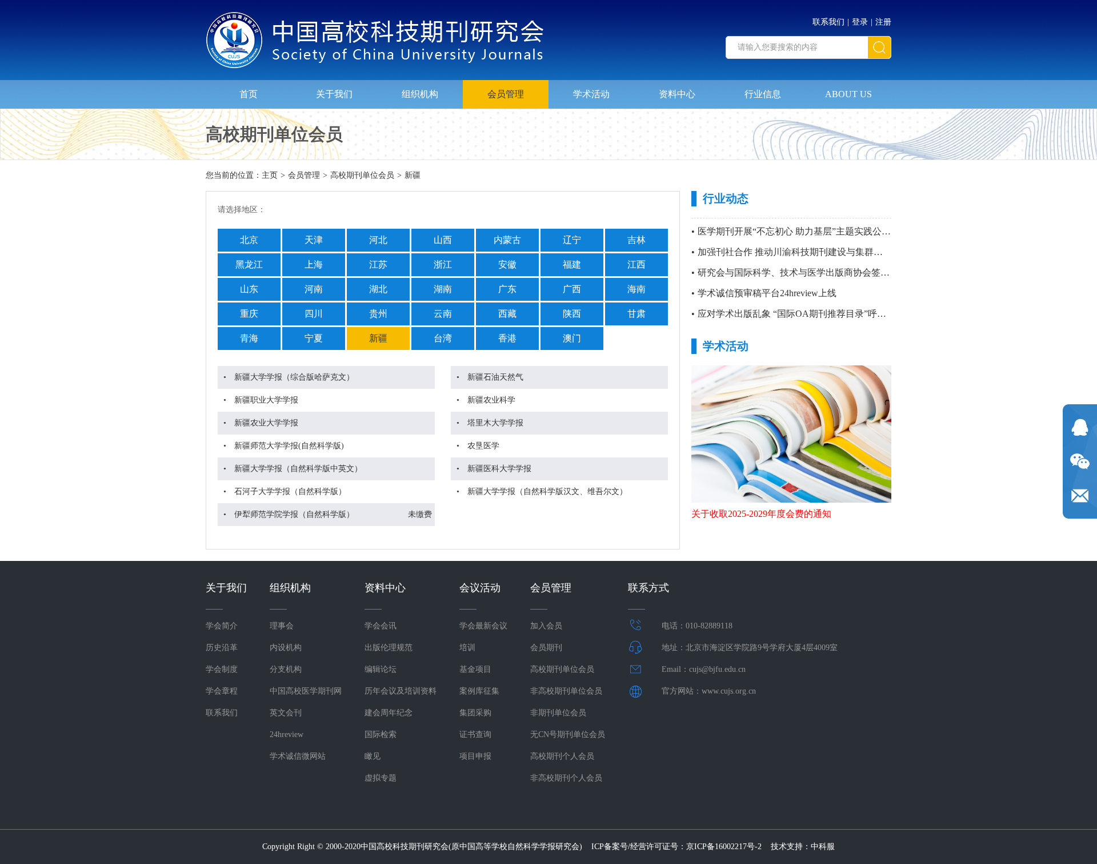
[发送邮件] (1080, 496)
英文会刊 (286, 712)
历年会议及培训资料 (401, 691)
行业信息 (762, 94)
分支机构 (286, 669)
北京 (249, 240)
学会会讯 (381, 626)
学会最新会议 (483, 626)
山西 (443, 240)
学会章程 (222, 691)
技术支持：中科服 (803, 846)
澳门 (572, 338)
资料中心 (677, 94)
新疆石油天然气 (495, 377)
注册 (883, 22)
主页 (270, 175)
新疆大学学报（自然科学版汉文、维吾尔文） (547, 491)
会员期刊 (546, 647)
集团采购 (475, 712)
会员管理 (505, 94)
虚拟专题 (381, 778)
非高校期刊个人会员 (566, 778)
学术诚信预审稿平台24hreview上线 (767, 293)
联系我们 (828, 22)
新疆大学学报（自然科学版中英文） (298, 468)
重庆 (249, 313)
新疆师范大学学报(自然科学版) (289, 445)
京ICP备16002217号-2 (724, 846)
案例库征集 (479, 691)
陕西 (572, 313)
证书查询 (475, 734)
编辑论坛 (381, 669)
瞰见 (373, 756)
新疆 (413, 175)
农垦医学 (483, 445)
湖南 (443, 289)
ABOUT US (848, 94)
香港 (507, 338)
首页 (248, 94)
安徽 (507, 264)
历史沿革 (222, 647)
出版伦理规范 (389, 647)
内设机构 (286, 647)
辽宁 (572, 240)
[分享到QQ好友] (1080, 427)
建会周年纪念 (389, 712)
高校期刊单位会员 (362, 175)
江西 (636, 264)
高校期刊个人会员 (562, 756)
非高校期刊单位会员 (566, 691)
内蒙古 (507, 240)
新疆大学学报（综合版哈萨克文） (294, 377)
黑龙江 (249, 264)
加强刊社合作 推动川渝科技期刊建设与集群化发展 (799, 252)
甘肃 (636, 313)
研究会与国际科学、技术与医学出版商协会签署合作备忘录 (816, 272)
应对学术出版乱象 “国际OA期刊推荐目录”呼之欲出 (801, 313)
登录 (860, 22)
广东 (507, 289)
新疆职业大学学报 (266, 400)
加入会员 (546, 626)
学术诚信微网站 (298, 756)
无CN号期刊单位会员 (567, 734)
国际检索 (381, 734)
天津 (314, 240)
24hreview (286, 734)
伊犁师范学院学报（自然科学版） (294, 514)
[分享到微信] (1080, 461)
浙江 (443, 264)
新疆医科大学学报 (499, 468)
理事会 (282, 626)
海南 (636, 289)
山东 (249, 289)
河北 (378, 240)
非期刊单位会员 (558, 712)
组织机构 (420, 94)
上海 (314, 264)
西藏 (507, 313)
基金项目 (475, 669)
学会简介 (222, 626)
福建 (572, 264)
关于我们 (334, 94)
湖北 (378, 289)
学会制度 (222, 669)
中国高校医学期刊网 (306, 691)
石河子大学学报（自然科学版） (290, 491)
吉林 (636, 240)
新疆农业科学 (491, 400)
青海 (249, 338)
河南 (314, 289)
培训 (467, 647)
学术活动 (591, 94)
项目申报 (475, 756)
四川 (314, 313)
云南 (443, 313)
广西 (572, 289)
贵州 (378, 313)
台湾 (443, 338)
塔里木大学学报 (495, 423)
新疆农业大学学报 (266, 423)
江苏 (378, 264)
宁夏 (314, 338)
